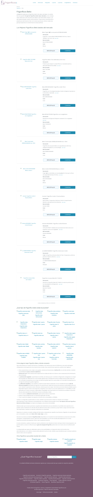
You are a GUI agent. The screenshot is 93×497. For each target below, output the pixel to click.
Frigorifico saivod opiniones (68, 478)
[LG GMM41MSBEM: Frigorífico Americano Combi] (29, 251)
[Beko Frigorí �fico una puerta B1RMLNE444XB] (29, 33)
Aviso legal (38, 492)
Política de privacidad (48, 492)
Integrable (47, 2)
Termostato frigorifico (35, 482)
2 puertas (60, 2)
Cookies (56, 492)
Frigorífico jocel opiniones (29, 475)
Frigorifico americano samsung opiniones (33, 477)
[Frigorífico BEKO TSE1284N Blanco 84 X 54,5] (29, 60)
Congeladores (67, 2)
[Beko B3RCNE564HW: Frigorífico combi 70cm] (29, 87)
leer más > (57, 38)
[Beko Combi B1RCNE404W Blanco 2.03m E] (29, 169)
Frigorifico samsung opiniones (30, 480)
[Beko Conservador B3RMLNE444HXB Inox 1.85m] (29, 142)
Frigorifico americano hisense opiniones (62, 475)
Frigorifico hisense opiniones (26, 478)
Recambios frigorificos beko (57, 482)
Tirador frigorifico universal (64, 480)
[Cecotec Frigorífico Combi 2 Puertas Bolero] (29, 196)
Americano (40, 2)
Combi (34, 2)
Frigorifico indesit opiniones (40, 478)
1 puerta (54, 2)
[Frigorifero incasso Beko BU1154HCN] (29, 278)
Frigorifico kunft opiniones (54, 478)
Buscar (74, 457)
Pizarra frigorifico (46, 482)
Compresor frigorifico (43, 480)
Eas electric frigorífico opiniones (43, 475)
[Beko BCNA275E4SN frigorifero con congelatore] (29, 114)
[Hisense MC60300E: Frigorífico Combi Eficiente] (29, 224)
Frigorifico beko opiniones (64, 477)
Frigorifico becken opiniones (50, 477)
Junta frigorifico (53, 480)
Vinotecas (75, 2)
